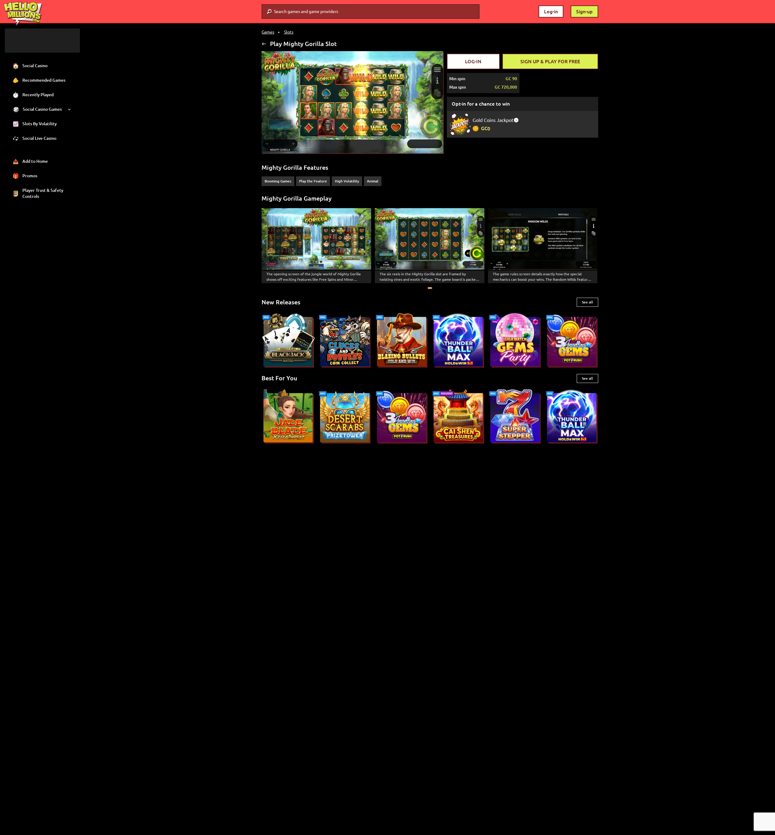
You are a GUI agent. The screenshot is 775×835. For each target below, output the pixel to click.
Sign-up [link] (584, 11)
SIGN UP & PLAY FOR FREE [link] (550, 61)
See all (587, 302)
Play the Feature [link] (313, 181)
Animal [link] (372, 181)
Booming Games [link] (278, 181)
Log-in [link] (551, 11)
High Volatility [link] (347, 181)
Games (268, 32)
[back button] (264, 43)
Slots (288, 32)
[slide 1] (429, 288)
